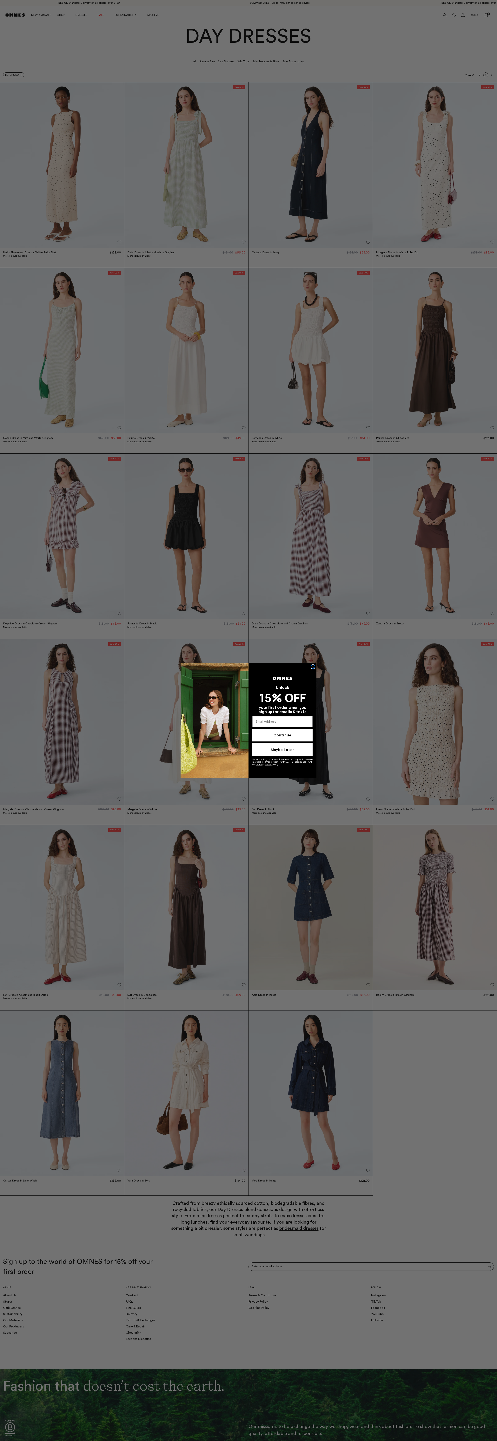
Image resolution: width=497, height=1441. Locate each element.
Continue (282, 735)
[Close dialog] (313, 667)
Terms (259, 764)
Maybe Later (282, 749)
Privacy (268, 764)
